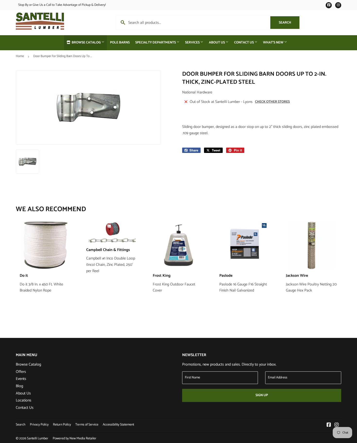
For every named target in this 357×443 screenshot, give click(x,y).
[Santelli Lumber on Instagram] (336, 425)
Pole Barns (120, 42)
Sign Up (261, 395)
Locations (23, 400)
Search (289, 22)
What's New (273, 42)
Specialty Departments (156, 42)
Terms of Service (86, 424)
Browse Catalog (86, 42)
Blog (19, 386)
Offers (21, 371)
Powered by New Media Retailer (74, 438)
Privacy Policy (39, 424)
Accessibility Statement (118, 424)
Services (192, 42)
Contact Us (244, 42)
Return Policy (62, 424)
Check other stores (272, 102)
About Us (217, 42)
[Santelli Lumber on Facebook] (329, 425)
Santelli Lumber (37, 438)
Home (20, 56)
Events (21, 379)
